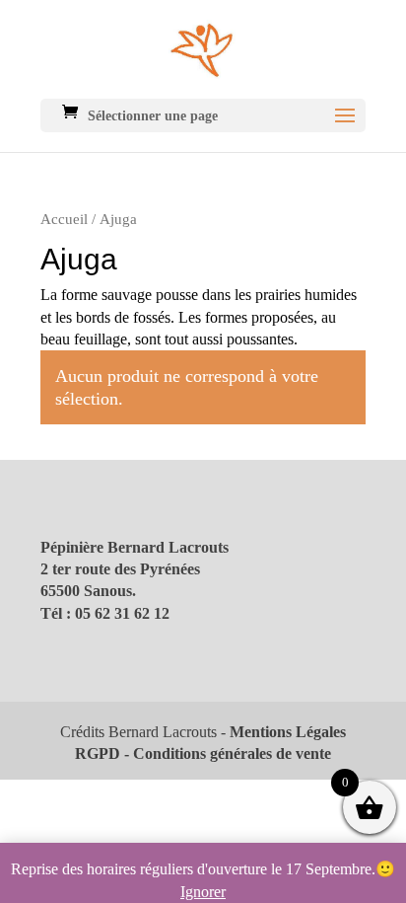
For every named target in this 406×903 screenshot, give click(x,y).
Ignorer (203, 891)
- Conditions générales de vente (225, 753)
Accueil (64, 219)
